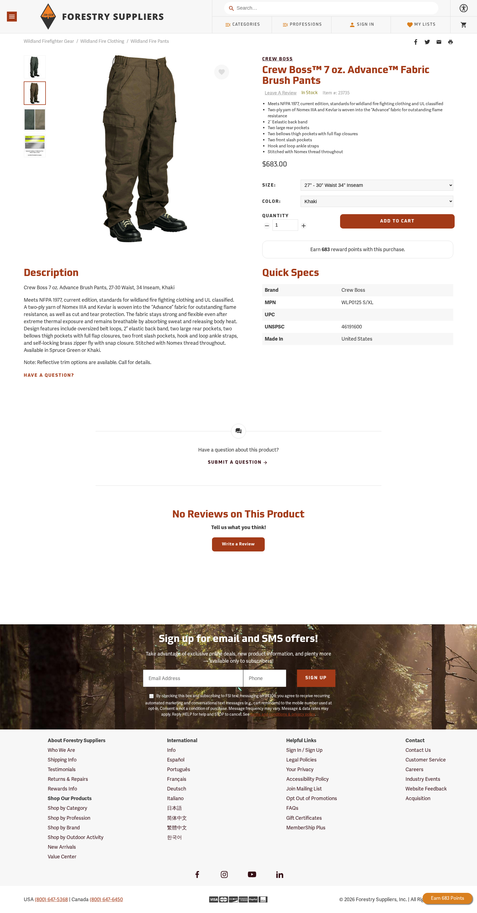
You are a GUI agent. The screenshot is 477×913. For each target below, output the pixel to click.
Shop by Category (67, 808)
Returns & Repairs (68, 779)
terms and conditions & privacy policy (282, 714)
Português (178, 769)
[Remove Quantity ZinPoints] (266, 225)
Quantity (275, 216)
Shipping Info (62, 760)
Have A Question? (49, 375)
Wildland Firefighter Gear (49, 41)
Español (175, 760)
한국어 (174, 837)
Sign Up (316, 678)
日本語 (174, 808)
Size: (269, 185)
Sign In (365, 25)
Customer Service (426, 760)
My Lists (425, 25)
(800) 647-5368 (51, 899)
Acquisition (418, 798)
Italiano (175, 798)
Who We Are (61, 750)
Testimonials (62, 769)
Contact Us (418, 750)
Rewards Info (62, 788)
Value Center (62, 856)
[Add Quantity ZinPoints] (303, 225)
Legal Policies (301, 760)
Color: (271, 202)
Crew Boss (277, 59)
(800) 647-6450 (106, 899)
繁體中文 (177, 827)
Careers (414, 769)
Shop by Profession (69, 818)
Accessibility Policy (307, 779)
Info (171, 750)
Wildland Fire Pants (150, 41)
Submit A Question (235, 462)
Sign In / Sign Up (304, 750)
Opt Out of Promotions (311, 798)
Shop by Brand (64, 827)
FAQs (292, 808)
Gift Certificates (304, 818)
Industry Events (423, 779)
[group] (35, 67)
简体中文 (177, 818)
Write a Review (238, 544)
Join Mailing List (304, 788)
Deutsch (176, 788)
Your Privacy (300, 769)
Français (176, 779)
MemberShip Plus (305, 827)
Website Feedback (426, 788)
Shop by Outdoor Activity (76, 837)
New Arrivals (62, 847)
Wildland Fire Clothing (102, 41)
